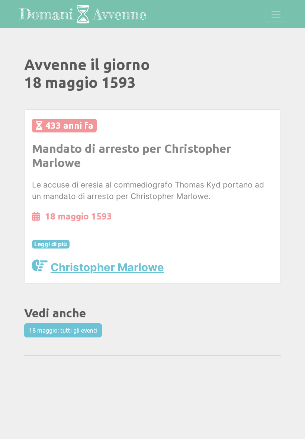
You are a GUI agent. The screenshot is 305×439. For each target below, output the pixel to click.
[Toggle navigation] (276, 14)
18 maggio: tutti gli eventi (63, 330)
